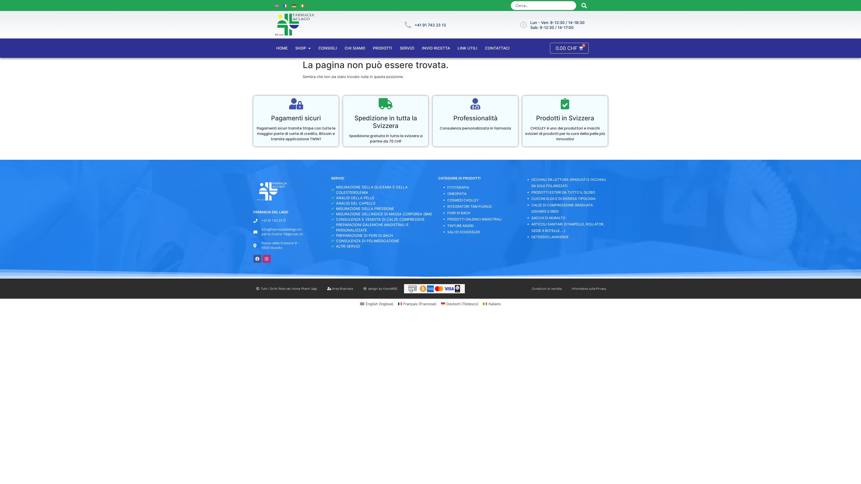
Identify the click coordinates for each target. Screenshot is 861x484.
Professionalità (475, 118)
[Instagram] (267, 259)
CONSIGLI (327, 48)
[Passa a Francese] (285, 5)
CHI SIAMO (355, 48)
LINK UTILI (467, 48)
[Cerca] (584, 5)
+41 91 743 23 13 (430, 25)
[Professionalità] (475, 103)
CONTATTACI (497, 48)
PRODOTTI (382, 48)
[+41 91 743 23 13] (407, 25)
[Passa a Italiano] (302, 5)
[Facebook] (257, 259)
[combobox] (543, 5)
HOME (282, 48)
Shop (300, 48)
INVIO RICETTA (436, 48)
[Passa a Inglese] (277, 5)
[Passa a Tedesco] (294, 5)
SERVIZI (407, 48)
